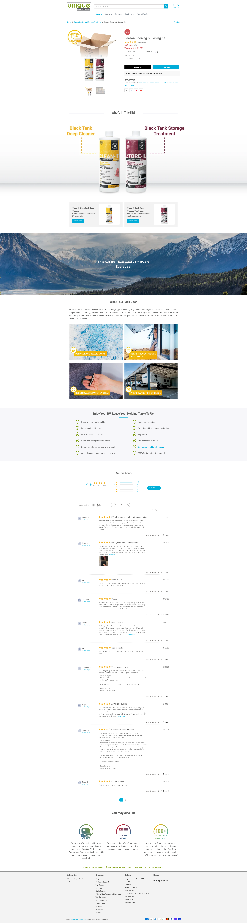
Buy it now (166, 67)
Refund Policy (129, 896)
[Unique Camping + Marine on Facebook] (157, 881)
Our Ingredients (101, 900)
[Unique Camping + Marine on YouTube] (167, 881)
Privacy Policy (129, 890)
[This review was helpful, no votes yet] (163, 615)
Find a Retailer (101, 891)
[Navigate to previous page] (116, 800)
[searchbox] (85, 505)
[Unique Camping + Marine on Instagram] (159, 881)
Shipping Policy (129, 903)
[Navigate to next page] (130, 800)
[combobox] (104, 505)
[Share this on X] (126, 90)
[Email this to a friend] (141, 90)
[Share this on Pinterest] (136, 90)
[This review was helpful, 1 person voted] (163, 535)
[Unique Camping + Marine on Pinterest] (162, 881)
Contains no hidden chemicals (151, 447)
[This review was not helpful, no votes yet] (167, 535)
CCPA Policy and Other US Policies (136, 893)
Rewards (118, 14)
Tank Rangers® (101, 897)
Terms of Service (130, 887)
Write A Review (154, 488)
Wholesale (99, 909)
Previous (177, 22)
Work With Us (142, 14)
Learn (107, 14)
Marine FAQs (100, 903)
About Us (127, 884)
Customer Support (102, 882)
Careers (98, 912)
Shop (98, 14)
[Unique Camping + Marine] (79, 7)
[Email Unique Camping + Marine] (154, 881)
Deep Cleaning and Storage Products (87, 22)
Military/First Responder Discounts (108, 894)
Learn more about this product (149, 83)
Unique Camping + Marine (79, 919)
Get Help (128, 14)
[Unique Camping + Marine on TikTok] (164, 881)
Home (69, 22)
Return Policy (129, 900)
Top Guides (100, 885)
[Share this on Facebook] (131, 90)
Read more (112, 555)
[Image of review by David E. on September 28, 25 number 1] (103, 561)
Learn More (78, 221)
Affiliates (99, 906)
